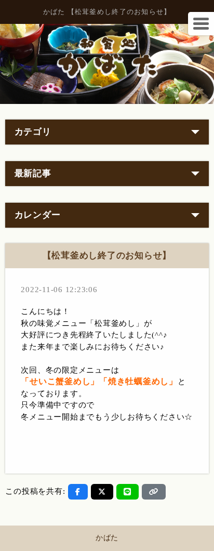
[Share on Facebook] (78, 492)
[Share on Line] (127, 492)
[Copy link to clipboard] (154, 492)
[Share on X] (102, 492)
